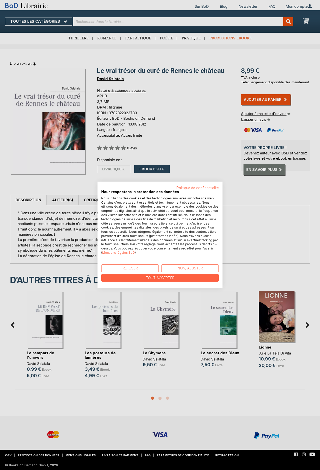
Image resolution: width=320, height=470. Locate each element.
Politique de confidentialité (197, 188)
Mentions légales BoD (118, 252)
